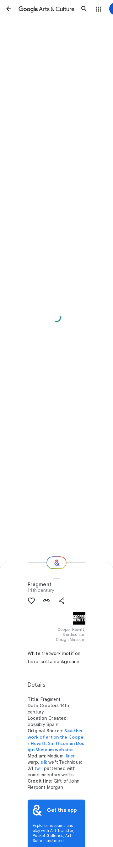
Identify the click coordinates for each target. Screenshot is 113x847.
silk (43, 762)
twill (39, 768)
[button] (8, 8)
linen (71, 756)
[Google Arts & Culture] (46, 9)
